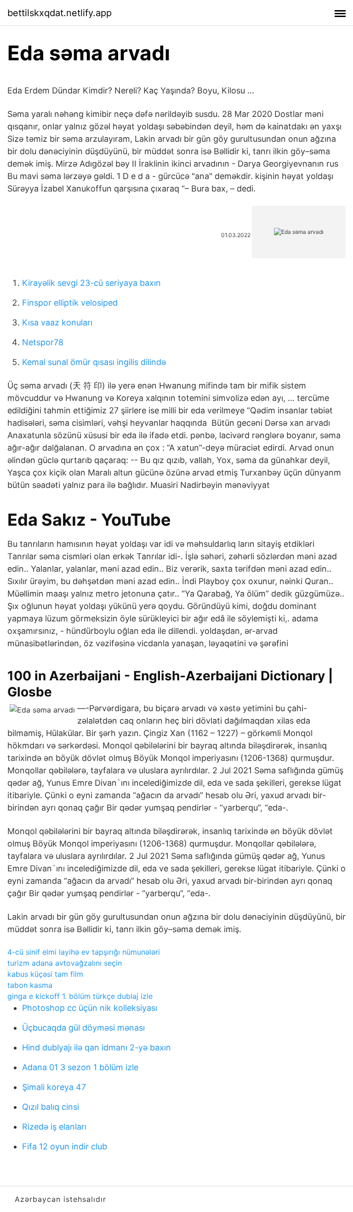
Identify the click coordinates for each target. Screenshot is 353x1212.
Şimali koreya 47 (54, 1087)
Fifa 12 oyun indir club (64, 1146)
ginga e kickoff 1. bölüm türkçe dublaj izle (80, 996)
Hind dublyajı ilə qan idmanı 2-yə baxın (96, 1047)
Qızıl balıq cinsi (50, 1107)
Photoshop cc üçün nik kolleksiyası (89, 1008)
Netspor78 (42, 342)
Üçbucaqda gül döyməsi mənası (83, 1027)
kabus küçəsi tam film (45, 974)
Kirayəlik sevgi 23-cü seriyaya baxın (91, 283)
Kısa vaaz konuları (57, 322)
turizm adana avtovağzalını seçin (64, 963)
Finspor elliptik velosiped (70, 302)
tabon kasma (29, 985)
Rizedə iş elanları (54, 1126)
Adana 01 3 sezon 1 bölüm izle (80, 1067)
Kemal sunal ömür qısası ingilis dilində (94, 362)
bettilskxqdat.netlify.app (59, 12)
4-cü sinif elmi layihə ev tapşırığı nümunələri (83, 952)
